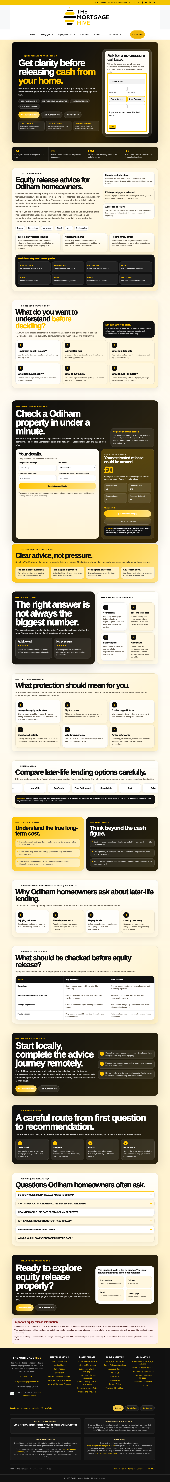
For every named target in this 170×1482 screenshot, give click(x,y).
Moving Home (60, 1365)
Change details (110, 508)
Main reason (62, 463)
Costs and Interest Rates (87, 1388)
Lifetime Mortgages (87, 1365)
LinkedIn (35, 1408)
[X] (139, 2)
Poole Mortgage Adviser (142, 1368)
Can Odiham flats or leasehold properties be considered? (52, 1203)
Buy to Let (59, 1373)
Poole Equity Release (143, 1382)
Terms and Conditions (115, 1388)
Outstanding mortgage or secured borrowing (73, 473)
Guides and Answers (87, 1392)
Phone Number (117, 99)
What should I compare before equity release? (45, 1238)
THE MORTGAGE (27, 1357)
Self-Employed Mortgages (59, 1376)
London (20, 228)
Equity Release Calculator (115, 1365)
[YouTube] (146, 2)
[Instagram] (154, 2)
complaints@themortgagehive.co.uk (101, 1446)
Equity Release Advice (87, 1361)
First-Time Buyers (59, 1361)
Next (112, 127)
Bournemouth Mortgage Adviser (142, 1362)
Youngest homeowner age (28, 463)
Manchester (47, 228)
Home (32, 34)
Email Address (135, 99)
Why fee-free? (73, 115)
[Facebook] (142, 2)
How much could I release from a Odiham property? (48, 1212)
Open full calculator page (128, 514)
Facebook (14, 1408)
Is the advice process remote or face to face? (45, 1221)
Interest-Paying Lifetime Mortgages (87, 1383)
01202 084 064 (100, 2)
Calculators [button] (113, 34)
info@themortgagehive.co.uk (119, 2)
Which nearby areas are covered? (37, 1229)
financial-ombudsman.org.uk (106, 1453)
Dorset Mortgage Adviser (143, 1371)
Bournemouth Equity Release (143, 1376)
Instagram (25, 1408)
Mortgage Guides (115, 1369)
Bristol (59, 228)
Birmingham (33, 228)
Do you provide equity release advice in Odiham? (46, 1195)
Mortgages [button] (45, 34)
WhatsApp (132, 1408)
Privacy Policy (115, 1384)
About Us (84, 34)
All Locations (142, 1385)
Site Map (151, 1469)
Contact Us (137, 34)
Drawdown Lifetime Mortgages (87, 1370)
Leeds (69, 228)
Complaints (115, 1380)
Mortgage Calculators (115, 1361)
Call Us (118, 1408)
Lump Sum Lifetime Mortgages (87, 1376)
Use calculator (25, 1308)
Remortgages (59, 1369)
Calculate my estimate (57, 486)
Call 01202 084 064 (52, 115)
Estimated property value (27, 473)
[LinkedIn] (150, 2)
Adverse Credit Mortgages (59, 1380)
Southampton (81, 228)
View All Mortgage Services (59, 1384)
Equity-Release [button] (65, 34)
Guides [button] (97, 34)
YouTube (48, 1408)
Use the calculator (29, 115)
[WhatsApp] (135, 2)
